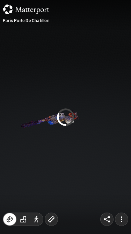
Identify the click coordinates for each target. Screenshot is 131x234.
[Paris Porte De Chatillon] (65, 117)
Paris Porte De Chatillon (26, 20)
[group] (23, 219)
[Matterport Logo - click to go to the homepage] (26, 9)
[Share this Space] (107, 219)
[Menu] (121, 219)
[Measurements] (51, 219)
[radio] (9, 219)
